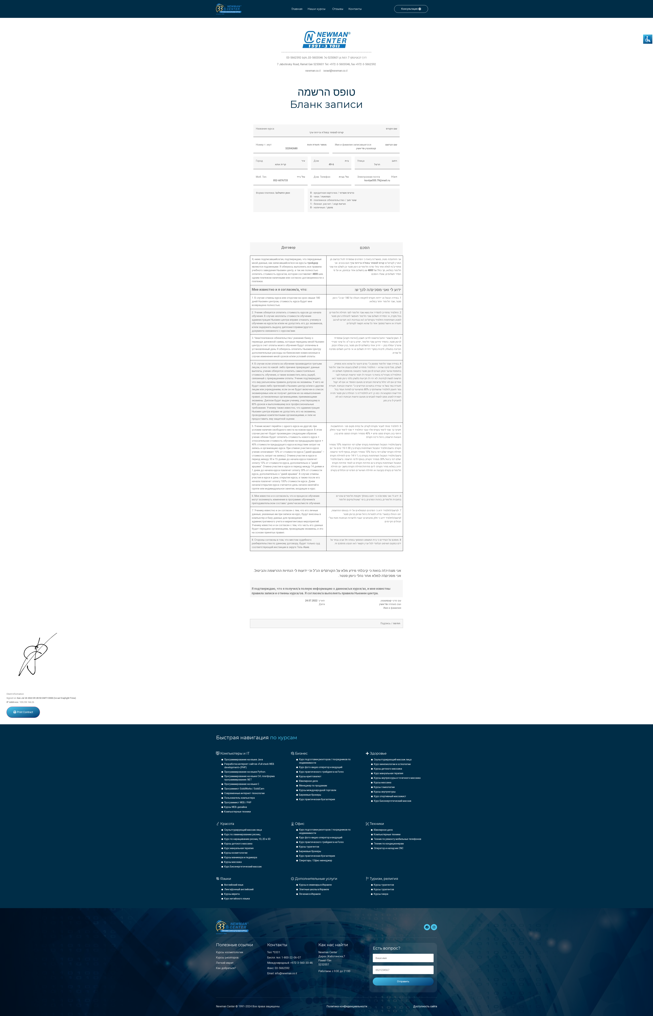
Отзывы (337, 9)
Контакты (355, 9)
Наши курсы (316, 9)
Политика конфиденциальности (346, 1006)
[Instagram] (434, 927)
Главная (297, 9)
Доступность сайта (425, 1006)
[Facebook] (427, 927)
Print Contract (24, 712)
